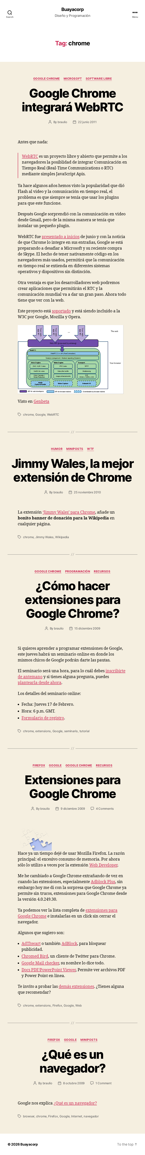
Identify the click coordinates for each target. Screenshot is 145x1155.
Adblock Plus (103, 881)
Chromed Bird (35, 956)
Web (78, 1005)
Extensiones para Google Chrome (72, 786)
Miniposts (74, 449)
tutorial (84, 731)
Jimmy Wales (44, 537)
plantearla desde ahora (39, 682)
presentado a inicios (60, 236)
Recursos (102, 571)
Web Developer (103, 865)
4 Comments (105, 808)
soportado (61, 311)
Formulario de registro (43, 718)
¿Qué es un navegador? (72, 1061)
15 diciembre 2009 (87, 628)
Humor (56, 449)
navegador (91, 1116)
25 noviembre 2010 (87, 492)
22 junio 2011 (87, 122)
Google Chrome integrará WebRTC (72, 100)
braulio (62, 122)
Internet (76, 1116)
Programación (77, 571)
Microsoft (73, 78)
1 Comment (104, 1083)
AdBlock (69, 943)
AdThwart (31, 943)
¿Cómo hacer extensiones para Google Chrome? (72, 599)
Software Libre (99, 78)
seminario (71, 731)
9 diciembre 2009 (73, 808)
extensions (43, 731)
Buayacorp (72, 9)
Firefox (39, 765)
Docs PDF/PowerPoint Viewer (49, 970)
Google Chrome (46, 78)
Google (40, 414)
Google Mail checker (40, 963)
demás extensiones (76, 986)
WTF (90, 449)
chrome (28, 414)
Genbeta (41, 401)
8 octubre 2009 (74, 1083)
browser (28, 1116)
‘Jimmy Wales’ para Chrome (69, 512)
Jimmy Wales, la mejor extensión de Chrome (72, 470)
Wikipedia (62, 537)
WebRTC (30, 156)
